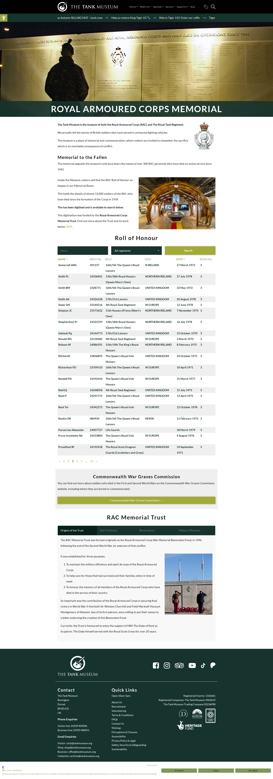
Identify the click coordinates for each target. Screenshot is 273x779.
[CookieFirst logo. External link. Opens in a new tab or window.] (3, 767)
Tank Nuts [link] (157, 7)
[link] (3, 18)
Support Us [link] (182, 7)
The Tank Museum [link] (68, 695)
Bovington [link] (63, 700)
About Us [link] (117, 702)
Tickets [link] (206, 7)
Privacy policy (152, 765)
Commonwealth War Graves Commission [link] (135, 500)
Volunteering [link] (119, 710)
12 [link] (91, 461)
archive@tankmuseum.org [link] (84, 756)
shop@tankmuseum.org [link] (77, 747)
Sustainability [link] (119, 749)
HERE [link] (69, 226)
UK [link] (59, 712)
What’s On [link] (144, 7)
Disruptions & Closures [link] (124, 732)
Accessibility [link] (119, 736)
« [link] (59, 461)
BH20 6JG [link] (63, 708)
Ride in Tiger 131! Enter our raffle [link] (160, 17)
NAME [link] (62, 259)
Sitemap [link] (116, 727)
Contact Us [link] (118, 723)
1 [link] (64, 461)
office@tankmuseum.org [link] (82, 751)
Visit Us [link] (132, 7)
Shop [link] (193, 7)
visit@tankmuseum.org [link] (79, 743)
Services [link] (169, 7)
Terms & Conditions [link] (123, 715)
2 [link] (68, 461)
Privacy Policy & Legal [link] (124, 740)
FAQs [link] (115, 719)
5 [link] (81, 461)
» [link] (96, 461)
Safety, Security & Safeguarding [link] (129, 744)
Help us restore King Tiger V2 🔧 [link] (111, 17)
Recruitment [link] (119, 706)
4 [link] (77, 461)
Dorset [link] (61, 704)
